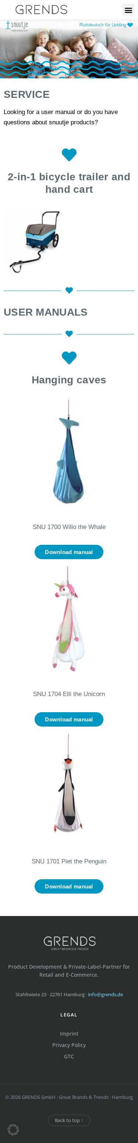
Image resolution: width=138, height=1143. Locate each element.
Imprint (69, 1033)
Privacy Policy (69, 1044)
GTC (69, 1056)
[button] (128, 10)
